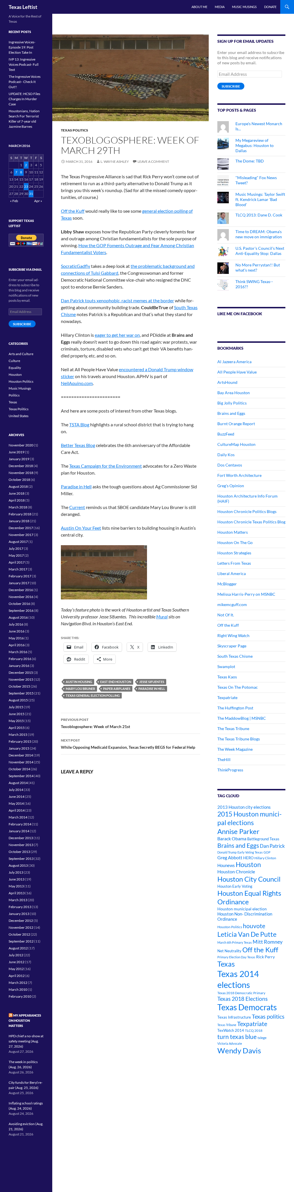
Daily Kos (226, 454)
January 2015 (19, 748)
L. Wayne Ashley (114, 161)
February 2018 (20, 514)
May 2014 (16, 803)
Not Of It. (225, 614)
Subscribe (231, 86)
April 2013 (17, 893)
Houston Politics (229, 927)
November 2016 (21, 597)
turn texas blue (237, 1036)
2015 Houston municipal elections (249, 818)
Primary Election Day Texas (236, 957)
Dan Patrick (272, 846)
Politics (14, 395)
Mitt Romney (268, 941)
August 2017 (18, 541)
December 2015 (21, 672)
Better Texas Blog (78, 445)
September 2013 (21, 858)
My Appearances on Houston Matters (25, 1020)
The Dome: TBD (249, 160)
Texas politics (268, 1016)
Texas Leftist (23, 7)
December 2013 (21, 838)
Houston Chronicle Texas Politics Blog (251, 521)
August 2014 (18, 783)
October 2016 (19, 603)
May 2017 (16, 555)
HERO (248, 858)
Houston (248, 864)
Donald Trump (227, 852)
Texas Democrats (247, 1007)
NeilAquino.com (77, 383)
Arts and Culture (21, 354)
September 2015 (21, 693)
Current (77, 507)
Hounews (226, 865)
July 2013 (16, 872)
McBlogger (227, 583)
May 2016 (16, 638)
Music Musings (244, 7)
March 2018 (18, 507)
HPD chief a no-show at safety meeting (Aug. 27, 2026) (26, 1041)
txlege (262, 1038)
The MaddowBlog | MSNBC (241, 718)
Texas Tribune (226, 1025)
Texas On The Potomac (237, 687)
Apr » (38, 201)
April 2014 (17, 810)
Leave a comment (153, 161)
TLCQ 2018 (253, 1030)
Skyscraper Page (231, 645)
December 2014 (21, 755)
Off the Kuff (72, 211)
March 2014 (18, 817)
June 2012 (16, 962)
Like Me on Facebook (239, 313)
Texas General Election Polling (93, 695)
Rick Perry (265, 956)
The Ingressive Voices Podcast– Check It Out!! (24, 81)
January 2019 (19, 459)
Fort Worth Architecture (239, 475)
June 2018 (16, 493)
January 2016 (19, 665)
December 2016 (21, 590)
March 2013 (18, 900)
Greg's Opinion (230, 485)
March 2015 (18, 734)
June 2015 (16, 714)
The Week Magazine (235, 749)
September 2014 (21, 776)
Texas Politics (74, 130)
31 (31, 193)
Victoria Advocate (229, 1043)
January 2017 (19, 583)
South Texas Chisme (235, 656)
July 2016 (16, 624)
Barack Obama (231, 838)
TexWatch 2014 (230, 1030)
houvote (254, 926)
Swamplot (226, 666)
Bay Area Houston (233, 392)
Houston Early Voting (234, 886)
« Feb (14, 201)
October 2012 (19, 934)
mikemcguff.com (232, 604)
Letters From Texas (234, 563)
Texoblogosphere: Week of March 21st (95, 723)
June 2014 (16, 796)
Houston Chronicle (236, 871)
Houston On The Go (235, 542)
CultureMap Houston (236, 444)
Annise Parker (238, 831)
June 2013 (16, 879)
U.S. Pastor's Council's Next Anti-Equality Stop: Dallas (259, 251)
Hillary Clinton (265, 858)
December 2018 (21, 466)
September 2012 (21, 941)
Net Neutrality (229, 951)
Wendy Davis (239, 1050)
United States (18, 416)
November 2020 (21, 445)
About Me (199, 7)
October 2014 (19, 769)
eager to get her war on (117, 335)
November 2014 (21, 762)
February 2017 (20, 576)
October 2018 (19, 479)
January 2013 (19, 914)
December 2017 (21, 528)
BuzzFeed (225, 433)
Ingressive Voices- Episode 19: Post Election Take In (22, 47)
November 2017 (21, 535)
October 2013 (19, 852)
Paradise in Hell (76, 486)
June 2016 (16, 631)
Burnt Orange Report (236, 423)
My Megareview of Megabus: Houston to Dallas (254, 145)
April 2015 (17, 727)
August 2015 (18, 700)
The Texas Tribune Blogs (238, 738)
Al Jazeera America (234, 361)
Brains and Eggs (231, 413)
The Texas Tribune (233, 728)
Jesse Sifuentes (151, 682)
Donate (270, 7)
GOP (267, 852)
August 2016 (18, 617)
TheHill (224, 759)
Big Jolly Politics (232, 402)
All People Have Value (237, 371)
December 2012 (21, 920)
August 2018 (18, 486)
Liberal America (231, 573)
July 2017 (16, 548)
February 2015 (20, 741)
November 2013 (21, 845)
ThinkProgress (230, 769)
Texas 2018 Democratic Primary (241, 993)
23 (26, 186)
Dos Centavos (229, 465)
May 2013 (16, 886)
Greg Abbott (229, 857)
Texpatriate (227, 697)
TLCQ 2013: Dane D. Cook (258, 214)
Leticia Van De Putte (246, 934)
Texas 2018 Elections (242, 998)
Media (220, 7)
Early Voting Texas (250, 852)
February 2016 (20, 659)
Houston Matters (232, 532)
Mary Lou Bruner (80, 688)
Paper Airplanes (116, 688)
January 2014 (19, 831)
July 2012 (16, 955)
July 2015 (16, 707)
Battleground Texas (263, 839)
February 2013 (20, 907)
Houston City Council (249, 879)
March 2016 (18, 652)
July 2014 (16, 789)
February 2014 (20, 824)
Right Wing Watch (233, 635)
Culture (14, 361)
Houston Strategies (234, 552)
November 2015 (21, 679)
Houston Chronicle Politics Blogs (246, 511)
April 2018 (17, 500)
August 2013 (18, 865)
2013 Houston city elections (244, 807)
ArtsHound (227, 382)
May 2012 (16, 969)
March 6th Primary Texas (234, 942)
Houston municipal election (242, 908)
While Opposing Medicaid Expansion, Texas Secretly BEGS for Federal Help (128, 744)
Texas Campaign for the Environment (105, 466)
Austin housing (79, 682)
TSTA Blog (79, 424)
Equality (15, 367)
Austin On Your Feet (81, 528)
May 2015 (16, 721)
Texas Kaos (227, 676)
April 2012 (17, 976)
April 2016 (17, 645)
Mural (162, 616)
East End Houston (115, 682)
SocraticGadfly (75, 266)
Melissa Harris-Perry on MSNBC (246, 594)
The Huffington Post (235, 707)
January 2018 (19, 521)
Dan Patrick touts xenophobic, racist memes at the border (117, 300)
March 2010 (18, 989)
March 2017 (18, 569)
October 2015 (19, 686)
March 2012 (18, 982)
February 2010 (20, 996)
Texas (226, 964)
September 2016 (21, 610)
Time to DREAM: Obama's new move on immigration (258, 234)
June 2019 (16, 452)
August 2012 (18, 948)
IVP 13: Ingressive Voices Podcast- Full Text (23, 64)
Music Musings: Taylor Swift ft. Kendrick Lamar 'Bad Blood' (260, 199)
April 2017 (17, 562)
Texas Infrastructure (234, 1017)
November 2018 (21, 473)
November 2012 (21, 927)
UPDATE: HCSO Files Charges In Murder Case (24, 99)
